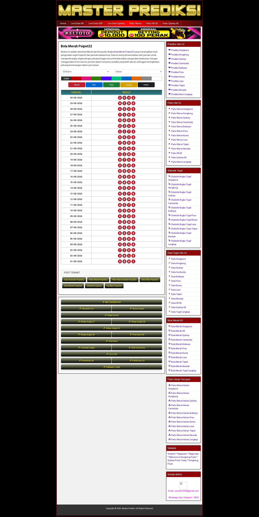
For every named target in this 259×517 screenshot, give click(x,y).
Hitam (146, 85)
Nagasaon (182, 454)
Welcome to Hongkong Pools (182, 457)
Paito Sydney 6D (171, 23)
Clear (66, 79)
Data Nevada (177, 298)
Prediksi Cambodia (180, 63)
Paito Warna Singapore (182, 109)
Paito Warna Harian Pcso (182, 417)
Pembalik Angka (87, 348)
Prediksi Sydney (178, 59)
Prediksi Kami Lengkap (181, 94)
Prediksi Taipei (178, 85)
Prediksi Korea (178, 77)
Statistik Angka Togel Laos (183, 224)
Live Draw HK (77, 23)
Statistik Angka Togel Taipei (184, 228)
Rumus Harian (138, 309)
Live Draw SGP (96, 23)
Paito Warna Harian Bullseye (184, 413)
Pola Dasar (113, 341)
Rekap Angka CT (87, 322)
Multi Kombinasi (138, 348)
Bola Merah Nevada (180, 366)
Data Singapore (178, 259)
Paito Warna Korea (180, 135)
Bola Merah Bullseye (180, 344)
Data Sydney (177, 268)
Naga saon (194, 454)
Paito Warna (135, 23)
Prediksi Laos (177, 81)
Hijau (111, 85)
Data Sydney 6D (178, 307)
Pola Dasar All (138, 335)
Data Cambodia (178, 272)
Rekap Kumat (113, 315)
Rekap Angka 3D (138, 322)
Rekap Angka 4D (87, 335)
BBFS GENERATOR (113, 302)
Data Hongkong (178, 263)
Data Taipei (176, 294)
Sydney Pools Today (177, 460)
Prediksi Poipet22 (114, 286)
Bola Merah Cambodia (181, 340)
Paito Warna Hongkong (182, 113)
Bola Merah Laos (179, 357)
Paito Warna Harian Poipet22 (124, 280)
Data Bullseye (177, 276)
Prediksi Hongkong (180, 54)
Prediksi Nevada (178, 90)
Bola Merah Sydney (180, 335)
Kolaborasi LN (138, 360)
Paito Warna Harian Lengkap (184, 439)
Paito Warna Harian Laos (182, 426)
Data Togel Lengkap (180, 312)
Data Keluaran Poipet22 (74, 280)
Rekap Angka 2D (113, 328)
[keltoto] (129, 33)
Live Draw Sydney (116, 23)
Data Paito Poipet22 (149, 280)
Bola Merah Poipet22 (76, 46)
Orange (129, 85)
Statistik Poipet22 (94, 286)
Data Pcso (176, 281)
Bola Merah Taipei (179, 362)
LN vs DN (113, 354)
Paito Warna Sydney (180, 118)
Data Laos (176, 290)
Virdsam (172, 454)
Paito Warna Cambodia (182, 122)
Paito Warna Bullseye (181, 126)
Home (63, 23)
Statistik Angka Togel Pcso (183, 215)
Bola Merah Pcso (179, 348)
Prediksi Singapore (180, 50)
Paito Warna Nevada (180, 148)
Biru (94, 85)
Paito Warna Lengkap (181, 162)
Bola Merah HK (178, 331)
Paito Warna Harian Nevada (184, 435)
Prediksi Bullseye (179, 68)
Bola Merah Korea (179, 353)
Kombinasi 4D (87, 360)
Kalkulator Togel (113, 367)
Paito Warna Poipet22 (98, 280)
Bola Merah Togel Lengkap (183, 370)
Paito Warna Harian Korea (183, 422)
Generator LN (87, 309)
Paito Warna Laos (179, 140)
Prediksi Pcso (177, 72)
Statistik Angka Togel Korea (184, 220)
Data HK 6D (176, 303)
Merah (77, 85)
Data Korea (176, 285)
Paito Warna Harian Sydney (184, 401)
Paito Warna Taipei (180, 144)
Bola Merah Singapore (181, 326)
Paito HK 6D (152, 23)
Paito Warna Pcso (179, 131)
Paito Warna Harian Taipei (183, 430)
